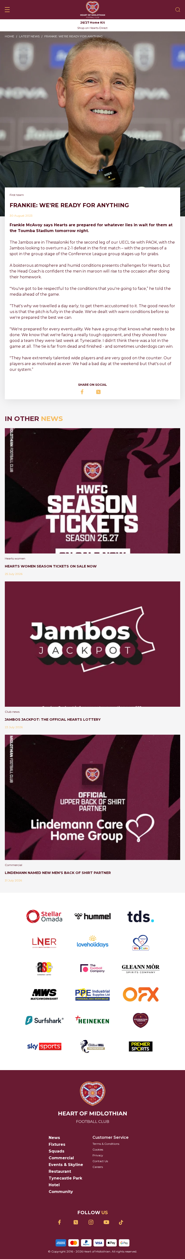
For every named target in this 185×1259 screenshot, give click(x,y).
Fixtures (57, 1144)
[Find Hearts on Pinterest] (123, 1222)
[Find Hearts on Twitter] (77, 1222)
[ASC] (44, 968)
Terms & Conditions (105, 1144)
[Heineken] (92, 1020)
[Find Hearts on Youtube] (108, 1222)
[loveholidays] (92, 942)
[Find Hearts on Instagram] (92, 1222)
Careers (97, 1167)
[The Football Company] (92, 968)
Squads (56, 1151)
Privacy (97, 1155)
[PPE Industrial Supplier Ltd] (92, 994)
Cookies (97, 1149)
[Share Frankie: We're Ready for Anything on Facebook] (85, 391)
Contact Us (100, 1161)
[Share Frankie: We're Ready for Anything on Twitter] (100, 391)
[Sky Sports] (44, 1046)
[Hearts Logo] (92, 9)
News (54, 1137)
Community (61, 1191)
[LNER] (44, 942)
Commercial (61, 1158)
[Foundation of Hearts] (140, 1020)
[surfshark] (44, 1020)
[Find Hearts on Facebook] (62, 1222)
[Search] (177, 9)
